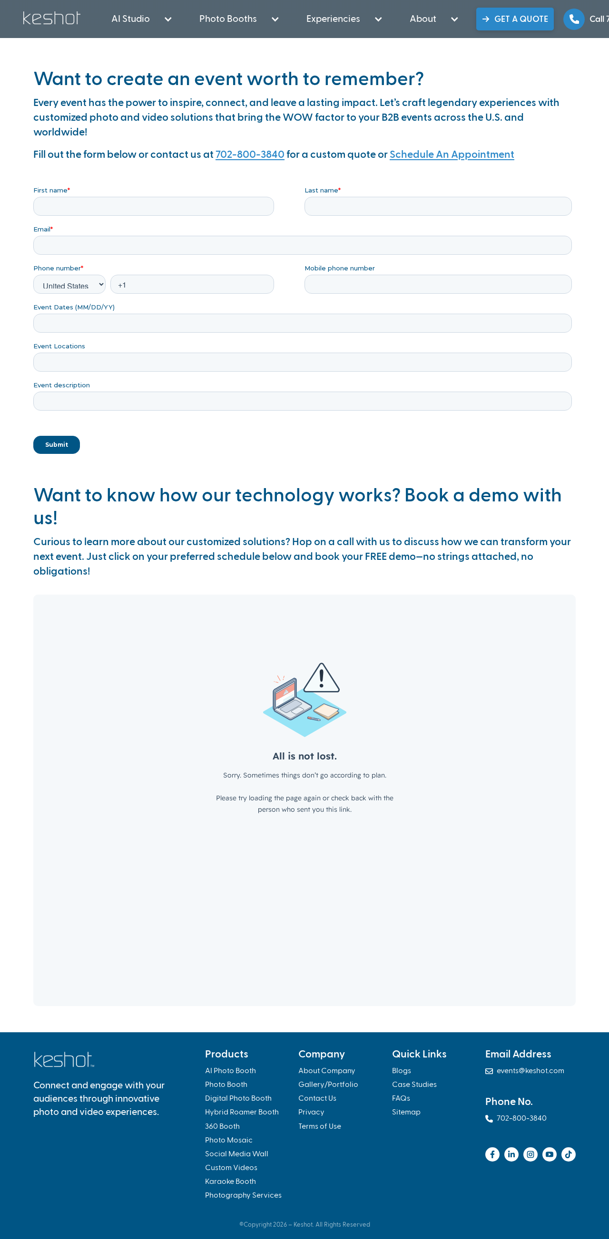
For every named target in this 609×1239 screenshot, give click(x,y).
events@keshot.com (524, 1071)
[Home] (53, 17)
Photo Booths (228, 19)
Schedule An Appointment (452, 155)
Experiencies (333, 19)
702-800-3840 (250, 155)
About (423, 19)
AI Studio (130, 19)
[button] (136, 19)
